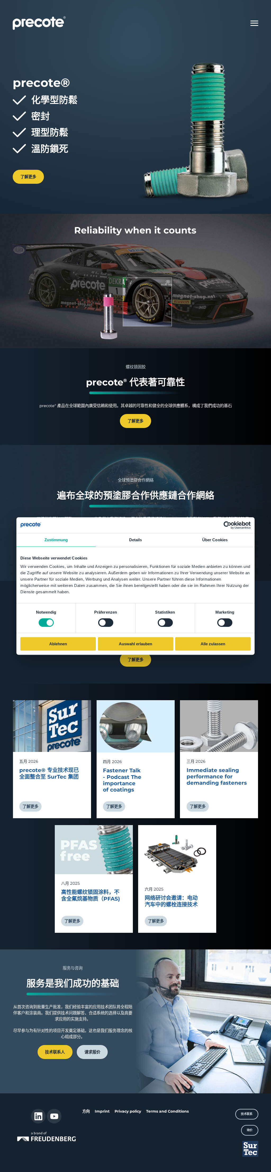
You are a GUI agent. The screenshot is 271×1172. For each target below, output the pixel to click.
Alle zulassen (213, 644)
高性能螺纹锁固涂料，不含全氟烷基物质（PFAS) (90, 895)
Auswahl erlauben (135, 644)
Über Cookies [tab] (215, 540)
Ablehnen (58, 644)
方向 (86, 1111)
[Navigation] (254, 23)
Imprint (102, 1111)
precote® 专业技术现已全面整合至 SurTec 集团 (49, 773)
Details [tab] (135, 540)
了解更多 (28, 176)
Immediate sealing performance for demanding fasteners (217, 776)
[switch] (105, 623)
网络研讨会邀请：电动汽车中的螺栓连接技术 (171, 901)
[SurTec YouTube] (54, 1116)
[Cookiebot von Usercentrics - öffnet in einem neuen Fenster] (227, 525)
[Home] (39, 23)
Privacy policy (128, 1111)
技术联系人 (55, 1052)
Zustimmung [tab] (56, 540)
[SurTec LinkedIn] (38, 1116)
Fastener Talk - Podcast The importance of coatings (122, 780)
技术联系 (246, 1114)
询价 (249, 1130)
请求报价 (92, 1052)
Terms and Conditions (167, 1111)
